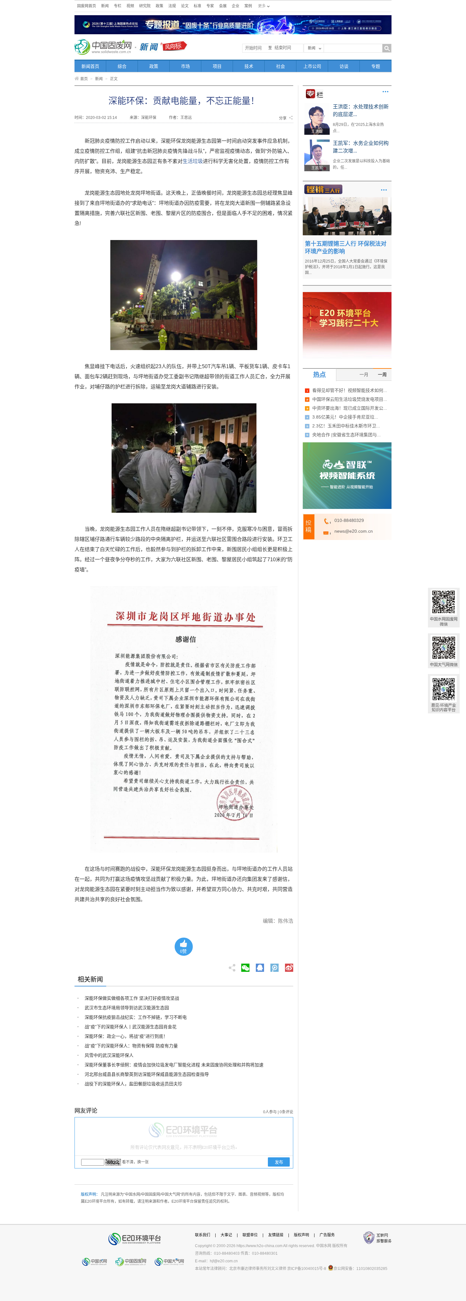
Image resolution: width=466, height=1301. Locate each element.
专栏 (117, 6)
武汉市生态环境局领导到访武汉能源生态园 (127, 1007)
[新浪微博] (289, 966)
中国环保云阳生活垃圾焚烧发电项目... (349, 399)
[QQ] (260, 966)
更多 (385, 91)
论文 (185, 6)
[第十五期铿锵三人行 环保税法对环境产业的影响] (347, 199)
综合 (122, 66)
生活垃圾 (193, 161)
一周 (382, 374)
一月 (363, 374)
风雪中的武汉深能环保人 (109, 1055)
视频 (130, 6)
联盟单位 (250, 1235)
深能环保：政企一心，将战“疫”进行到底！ (126, 1036)
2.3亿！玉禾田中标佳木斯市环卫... (346, 425)
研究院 (145, 6)
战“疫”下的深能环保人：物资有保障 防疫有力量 (131, 1045)
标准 (197, 6)
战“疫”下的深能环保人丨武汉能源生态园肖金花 (131, 1026)
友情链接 (275, 1235)
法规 (172, 6)
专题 (375, 66)
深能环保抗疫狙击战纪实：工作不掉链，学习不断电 (136, 1017)
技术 (248, 66)
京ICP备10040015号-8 (306, 1268)
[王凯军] (317, 142)
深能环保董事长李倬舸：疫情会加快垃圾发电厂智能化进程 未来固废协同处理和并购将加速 (174, 1064)
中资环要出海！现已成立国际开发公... (349, 408)
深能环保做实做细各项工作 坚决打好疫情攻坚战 (132, 998)
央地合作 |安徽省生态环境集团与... (346, 434)
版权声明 (301, 1235)
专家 (210, 6)
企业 (235, 6)
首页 (84, 79)
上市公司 (312, 66)
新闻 (105, 6)
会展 (223, 6)
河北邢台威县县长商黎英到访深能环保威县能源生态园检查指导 (147, 1074)
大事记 (226, 1235)
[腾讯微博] (275, 966)
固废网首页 (86, 6)
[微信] (245, 966)
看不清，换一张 (135, 1162)
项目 (217, 66)
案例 (248, 6)
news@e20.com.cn (353, 531)
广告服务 (327, 1235)
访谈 (344, 66)
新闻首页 (90, 66)
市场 (185, 66)
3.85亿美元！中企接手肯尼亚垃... (345, 417)
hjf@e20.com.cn (224, 1261)
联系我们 (202, 1235)
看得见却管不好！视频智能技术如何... (349, 390)
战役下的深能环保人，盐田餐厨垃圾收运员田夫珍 (133, 1083)
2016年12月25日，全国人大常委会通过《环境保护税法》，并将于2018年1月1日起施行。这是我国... (346, 267)
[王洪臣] (317, 105)
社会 (280, 66)
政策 (159, 6)
